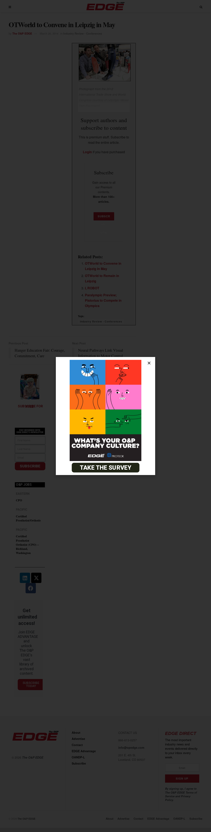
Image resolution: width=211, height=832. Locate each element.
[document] (105, 416)
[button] (149, 363)
